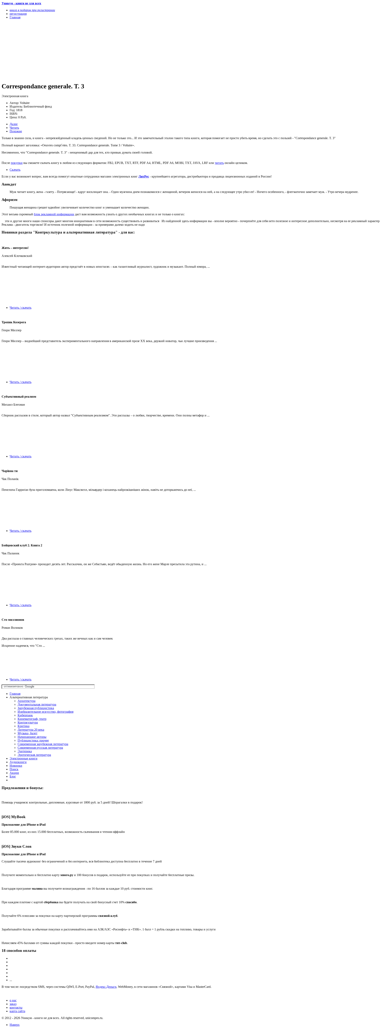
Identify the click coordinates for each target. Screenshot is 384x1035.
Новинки (16, 765)
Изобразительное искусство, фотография (45, 711)
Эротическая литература (34, 755)
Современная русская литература (40, 747)
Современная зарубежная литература (43, 744)
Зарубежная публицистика (36, 708)
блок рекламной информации (54, 214)
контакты (16, 1007)
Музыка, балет (27, 733)
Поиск (14, 769)
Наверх (15, 1024)
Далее (14, 124)
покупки (17, 163)
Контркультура (28, 722)
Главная (15, 693)
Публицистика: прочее (33, 740)
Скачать (15, 169)
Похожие (16, 131)
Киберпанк (25, 715)
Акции (14, 773)
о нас (13, 1000)
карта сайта (17, 1011)
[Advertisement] (122, 50)
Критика (23, 726)
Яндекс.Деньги (106, 986)
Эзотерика (25, 751)
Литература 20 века (31, 729)
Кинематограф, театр (32, 719)
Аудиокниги (18, 762)
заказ (13, 1004)
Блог (13, 776)
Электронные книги (23, 758)
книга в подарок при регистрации (32, 10)
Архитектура (26, 701)
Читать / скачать (20, 307)
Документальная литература (37, 704)
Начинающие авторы (32, 737)
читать (219, 163)
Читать (14, 127)
